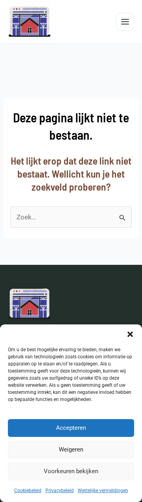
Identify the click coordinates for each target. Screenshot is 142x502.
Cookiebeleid (27, 490)
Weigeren (71, 449)
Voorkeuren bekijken (71, 471)
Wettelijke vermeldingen (103, 490)
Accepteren (71, 427)
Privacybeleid (59, 490)
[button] (130, 334)
